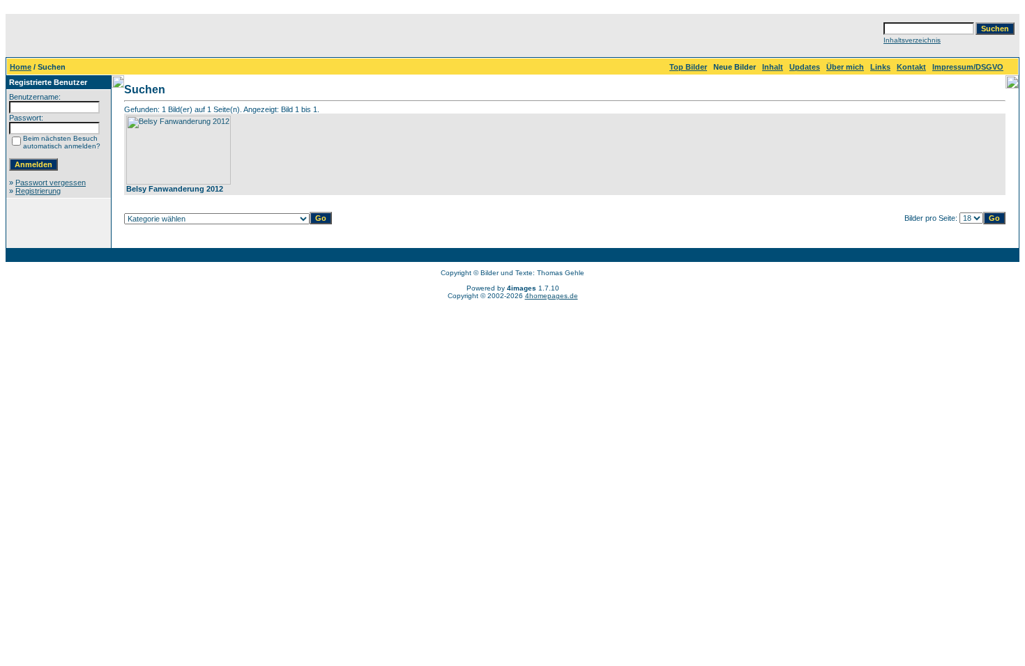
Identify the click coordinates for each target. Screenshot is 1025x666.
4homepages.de (551, 296)
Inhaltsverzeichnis (912, 40)
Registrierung (38, 191)
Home (20, 67)
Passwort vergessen (50, 182)
